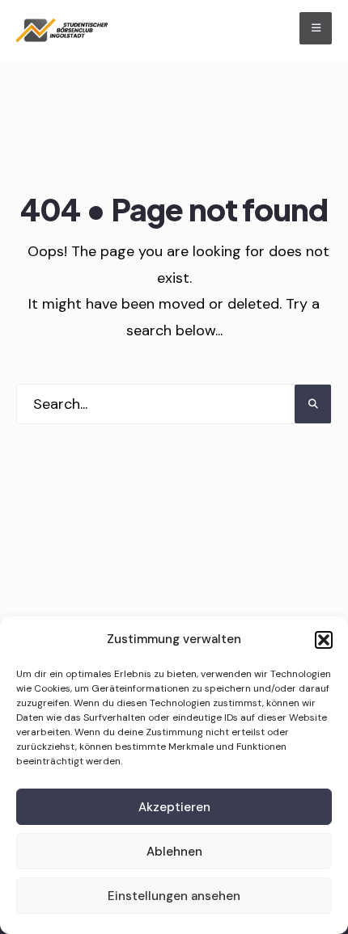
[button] (324, 640)
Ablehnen (174, 852)
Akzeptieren (174, 807)
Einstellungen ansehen (174, 896)
